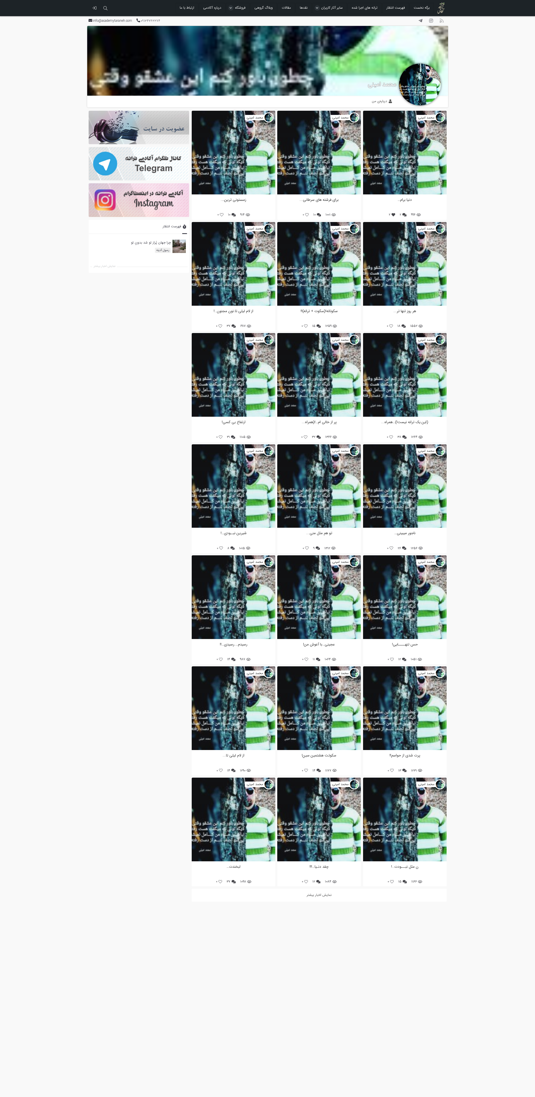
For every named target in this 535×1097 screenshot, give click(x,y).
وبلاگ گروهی (263, 7)
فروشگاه (240, 7)
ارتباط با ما (187, 7)
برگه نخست (422, 7)
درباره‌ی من (380, 101)
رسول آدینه (162, 250)
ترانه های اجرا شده (365, 7)
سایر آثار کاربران (332, 7)
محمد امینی (382, 84)
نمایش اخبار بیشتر (104, 266)
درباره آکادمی (212, 7)
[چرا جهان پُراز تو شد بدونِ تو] (179, 246)
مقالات (286, 7)
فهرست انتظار (395, 7)
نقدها (304, 7)
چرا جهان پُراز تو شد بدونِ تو (151, 242)
